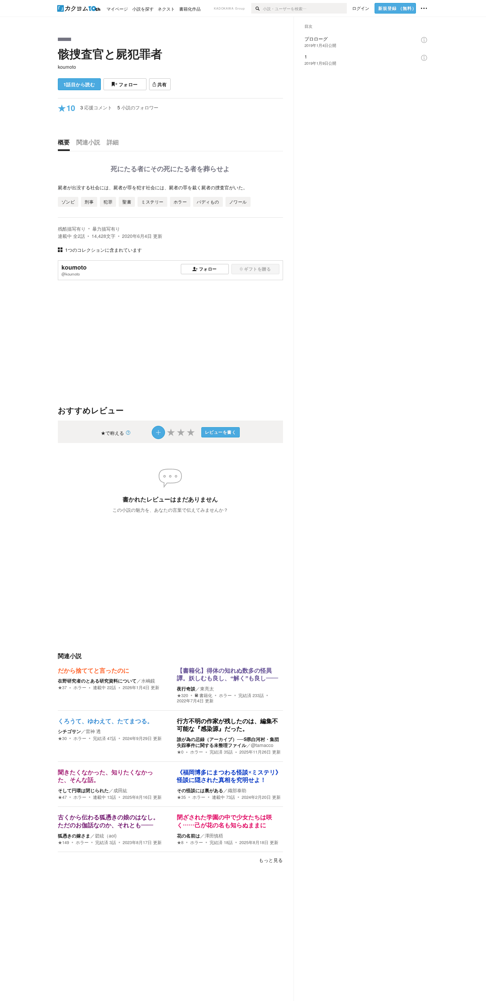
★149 (63, 842)
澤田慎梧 (214, 835)
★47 (62, 797)
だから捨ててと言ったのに (93, 670)
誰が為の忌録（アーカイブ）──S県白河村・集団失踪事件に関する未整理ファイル (228, 742)
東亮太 (207, 688)
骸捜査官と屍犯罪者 (110, 53)
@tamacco (262, 745)
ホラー (79, 687)
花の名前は (188, 835)
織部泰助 (237, 790)
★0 (180, 752)
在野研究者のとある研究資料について (97, 680)
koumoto (67, 66)
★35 (181, 797)
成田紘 (120, 790)
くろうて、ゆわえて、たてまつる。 (105, 721)
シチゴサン (69, 731)
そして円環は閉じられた (83, 790)
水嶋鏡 (148, 680)
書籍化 (205, 695)
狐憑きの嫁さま (74, 835)
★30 (62, 738)
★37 (62, 687)
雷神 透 (93, 731)
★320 (182, 695)
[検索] (257, 8)
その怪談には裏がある (200, 790)
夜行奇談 (186, 688)
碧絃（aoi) (106, 835)
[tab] (65, 143)
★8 (180, 842)
